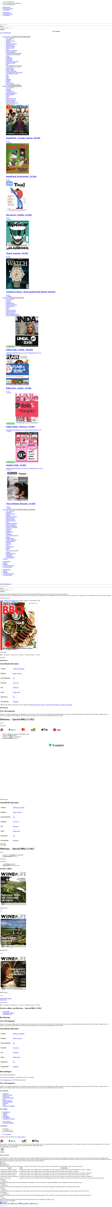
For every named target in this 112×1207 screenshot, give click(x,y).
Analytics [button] (2, 1188)
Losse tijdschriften (7, 567)
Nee (14, 678)
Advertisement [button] (3, 1192)
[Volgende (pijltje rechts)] (2, 1206)
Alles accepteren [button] (14, 1147)
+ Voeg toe (8, 142)
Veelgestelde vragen (8, 8)
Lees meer (2, 657)
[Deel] (3, 1205)
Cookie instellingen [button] (4, 1147)
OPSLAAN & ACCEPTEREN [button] (7, 1200)
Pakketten (5, 564)
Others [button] (1, 1196)
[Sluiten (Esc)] (5, 1205)
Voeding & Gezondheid (9, 600)
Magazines (57, 704)
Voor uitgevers (6, 10)
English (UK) (16, 1203)
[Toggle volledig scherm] (2, 1205)
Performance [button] (3, 1183)
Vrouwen (19, 673)
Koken (21, 600)
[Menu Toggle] (0, 34)
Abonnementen (6, 561)
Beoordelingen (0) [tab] (7, 1014)
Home (1, 600)
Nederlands (15, 687)
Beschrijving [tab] (6, 1011)
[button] (4, 799)
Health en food (16, 692)
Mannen (15, 673)
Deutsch (23, 1203)
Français (29, 1203)
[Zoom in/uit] (0, 1205)
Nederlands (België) (6, 1203)
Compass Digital (21, 1136)
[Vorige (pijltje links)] (0, 1206)
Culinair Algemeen (33, 704)
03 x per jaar (16, 682)
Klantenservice (6, 7)
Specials (5, 563)
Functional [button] (2, 1179)
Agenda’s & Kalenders (8, 565)
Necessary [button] (2, 1162)
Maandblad (15, 701)
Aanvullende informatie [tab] (8, 1012)
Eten (17, 600)
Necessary (4, 1163)
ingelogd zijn (7, 1080)
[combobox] (7, 28)
